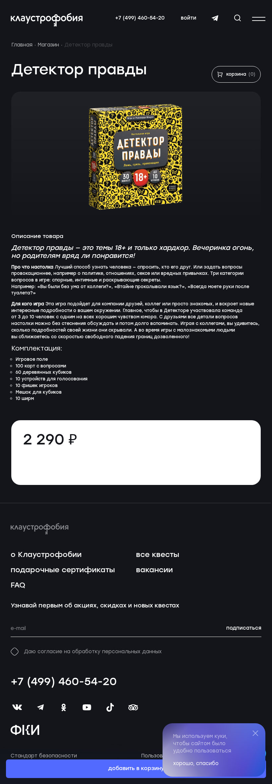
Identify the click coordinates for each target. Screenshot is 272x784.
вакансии (154, 570)
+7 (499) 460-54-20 (140, 18)
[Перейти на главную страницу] (47, 20)
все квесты (157, 555)
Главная (22, 45)
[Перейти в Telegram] (215, 18)
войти (188, 18)
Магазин (48, 45)
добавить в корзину (136, 768)
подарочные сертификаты (63, 570)
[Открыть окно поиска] (237, 18)
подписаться (243, 628)
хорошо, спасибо (196, 763)
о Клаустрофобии (46, 555)
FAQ (18, 585)
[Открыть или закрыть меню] (258, 19)
